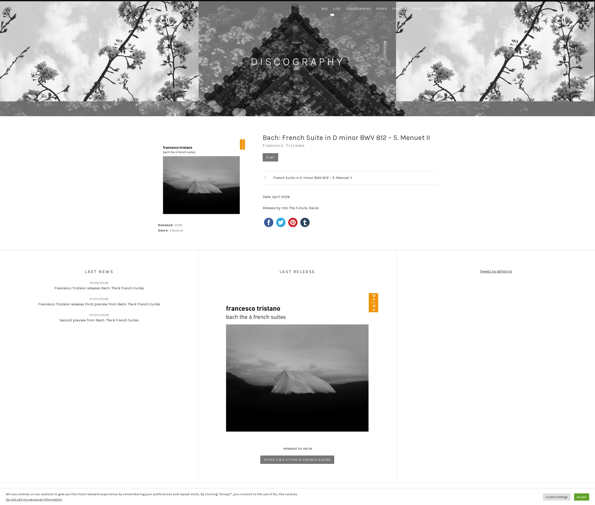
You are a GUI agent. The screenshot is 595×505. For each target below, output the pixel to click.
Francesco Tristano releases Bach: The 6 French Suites (99, 288)
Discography (358, 9)
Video (381, 9)
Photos (400, 9)
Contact (436, 9)
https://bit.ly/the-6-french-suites (297, 460)
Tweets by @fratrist (495, 271)
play (270, 157)
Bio (324, 9)
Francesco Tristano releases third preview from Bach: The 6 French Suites (99, 304)
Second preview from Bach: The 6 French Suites (99, 320)
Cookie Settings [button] (557, 497)
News (417, 9)
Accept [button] (581, 497)
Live (337, 9)
